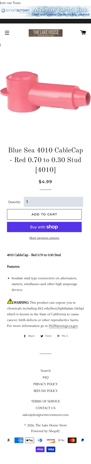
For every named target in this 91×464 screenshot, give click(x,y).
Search (46, 371)
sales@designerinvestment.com (45, 415)
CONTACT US (46, 408)
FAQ (46, 377)
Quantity (14, 202)
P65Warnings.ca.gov (63, 326)
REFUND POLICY (46, 391)
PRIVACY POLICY (45, 384)
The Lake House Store (51, 425)
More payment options (44, 238)
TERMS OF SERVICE (45, 401)
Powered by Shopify (45, 431)
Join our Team (10, 3)
